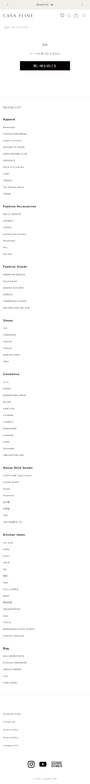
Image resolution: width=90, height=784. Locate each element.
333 (5, 328)
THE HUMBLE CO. (13, 522)
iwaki (5, 582)
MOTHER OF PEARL (14, 147)
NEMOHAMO (10, 428)
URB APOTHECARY (13, 455)
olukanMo (8, 435)
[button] (69, 16)
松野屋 (6, 509)
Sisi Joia (7, 254)
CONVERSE (9, 335)
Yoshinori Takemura (13, 636)
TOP (6, 27)
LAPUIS (7, 227)
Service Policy (10, 730)
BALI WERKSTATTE (13, 656)
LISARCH (8, 422)
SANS (6, 442)
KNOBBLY (8, 221)
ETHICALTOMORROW (15, 134)
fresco (6, 556)
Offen (6, 361)
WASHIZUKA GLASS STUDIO (19, 629)
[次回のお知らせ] (82, 4)
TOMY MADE (10, 683)
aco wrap (8, 543)
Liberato (7, 348)
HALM (6, 562)
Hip (5, 569)
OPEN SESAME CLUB (15, 154)
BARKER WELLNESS (14, 395)
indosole (7, 341)
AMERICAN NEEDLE (14, 274)
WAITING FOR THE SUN (16, 308)
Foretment (8, 495)
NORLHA (8, 294)
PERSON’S (9, 160)
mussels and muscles (14, 234)
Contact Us (9, 722)
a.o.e (6, 382)
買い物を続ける (45, 66)
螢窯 (5, 576)
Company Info (10, 745)
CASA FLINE (50, 779)
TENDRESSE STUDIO (15, 301)
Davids (6, 489)
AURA (6, 549)
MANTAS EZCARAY (13, 288)
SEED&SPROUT (12, 609)
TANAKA (7, 180)
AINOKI (7, 389)
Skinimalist (9, 448)
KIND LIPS (9, 408)
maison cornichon (12, 140)
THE (5, 515)
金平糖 (6, 502)
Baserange (9, 127)
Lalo (5, 676)
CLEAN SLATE (11, 482)
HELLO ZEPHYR (12, 214)
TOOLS (7, 622)
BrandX (7, 402)
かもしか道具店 (11, 589)
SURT (6, 174)
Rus (5, 247)
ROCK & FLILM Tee (13, 167)
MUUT (6, 596)
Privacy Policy (10, 737)
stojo (5, 616)
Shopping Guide (12, 714)
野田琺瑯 (7, 602)
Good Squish (10, 281)
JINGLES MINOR (12, 669)
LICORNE (8, 415)
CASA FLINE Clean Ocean (17, 475)
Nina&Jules (9, 241)
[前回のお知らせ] (7, 4)
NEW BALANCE (11, 355)
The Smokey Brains (13, 187)
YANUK (7, 194)
